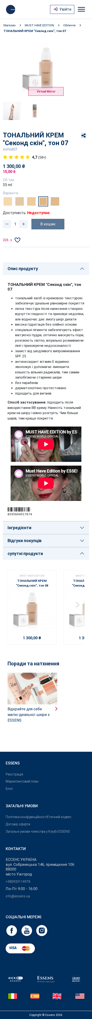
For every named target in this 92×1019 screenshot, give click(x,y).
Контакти (16, 849)
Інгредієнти (19, 527)
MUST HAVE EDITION (39, 25)
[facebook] (12, 930)
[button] (79, 606)
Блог (9, 789)
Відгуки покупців (25, 540)
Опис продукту (23, 268)
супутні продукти (25, 553)
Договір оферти (18, 824)
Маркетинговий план (22, 781)
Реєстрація (14, 774)
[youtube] (27, 930)
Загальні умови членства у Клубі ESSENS (38, 831)
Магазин (10, 25)
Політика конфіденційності (26, 817)
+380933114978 (18, 881)
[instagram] (42, 930)
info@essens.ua (18, 896)
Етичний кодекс (59, 817)
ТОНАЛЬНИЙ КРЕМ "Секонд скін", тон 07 (35, 31)
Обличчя (69, 25)
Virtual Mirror (46, 91)
